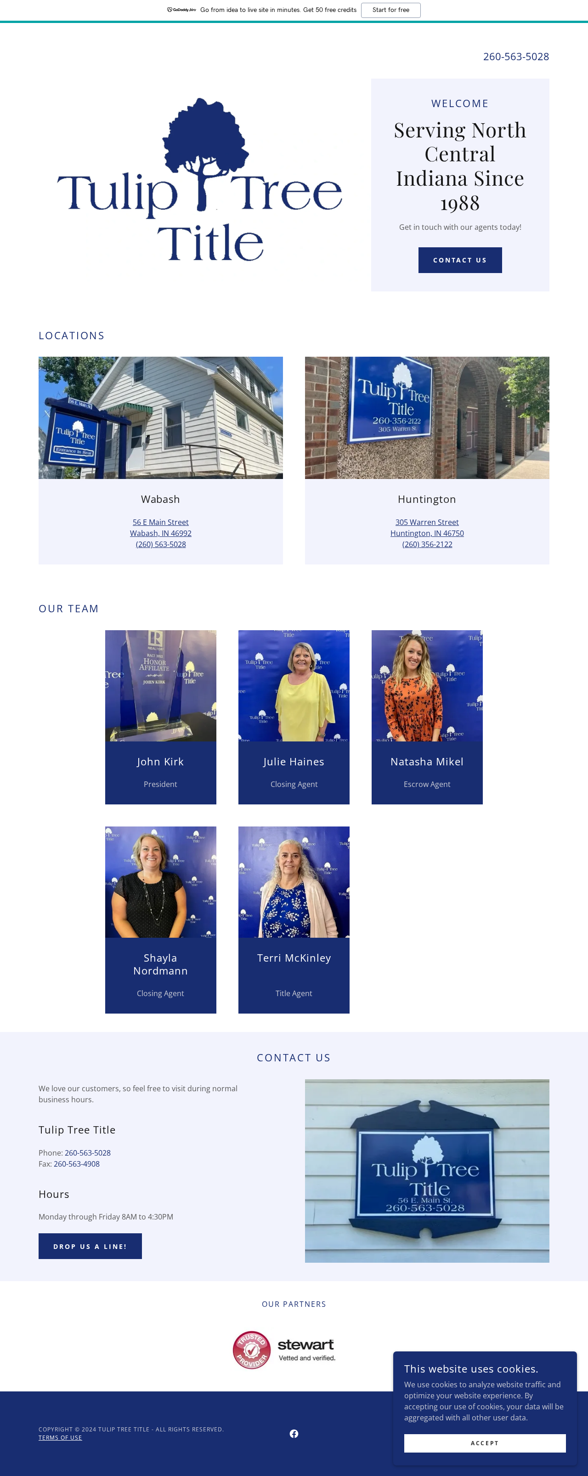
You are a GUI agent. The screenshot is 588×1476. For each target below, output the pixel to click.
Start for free (391, 10)
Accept (485, 1443)
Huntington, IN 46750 (427, 533)
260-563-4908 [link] (77, 1164)
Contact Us (460, 260)
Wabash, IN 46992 (161, 533)
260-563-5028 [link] (516, 56)
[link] (294, 1434)
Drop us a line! (90, 1246)
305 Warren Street (427, 522)
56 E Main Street (161, 522)
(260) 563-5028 (161, 544)
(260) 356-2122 (427, 544)
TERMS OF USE (60, 1438)
